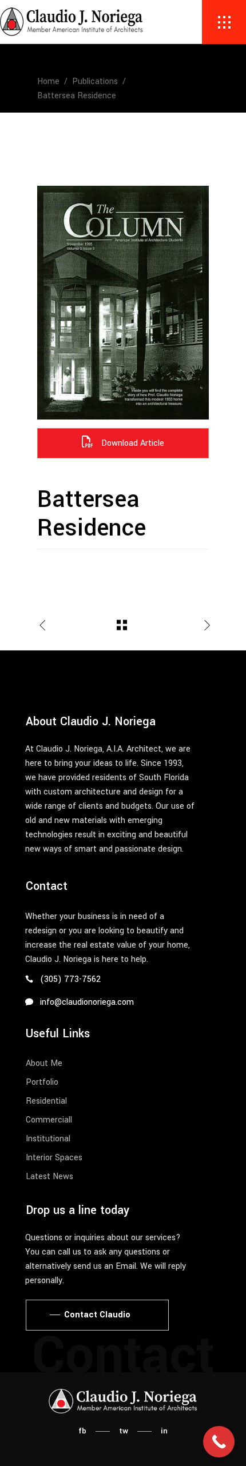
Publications (95, 81)
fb (82, 1430)
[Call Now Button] (219, 1441)
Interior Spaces (54, 1158)
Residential (46, 1101)
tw (123, 1430)
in (164, 1430)
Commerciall (49, 1120)
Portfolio (42, 1082)
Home (48, 81)
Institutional (48, 1139)
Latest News (49, 1177)
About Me (44, 1063)
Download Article (131, 443)
